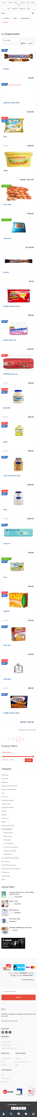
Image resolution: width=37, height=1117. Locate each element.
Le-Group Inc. (12, 1104)
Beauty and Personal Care (9, 786)
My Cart (3, 1065)
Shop (28, 8)
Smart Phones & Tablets (8, 865)
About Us (23, 2)
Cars (2, 793)
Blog (33, 2)
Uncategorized (5, 876)
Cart (8, 8)
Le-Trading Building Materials (10, 858)
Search (18, 997)
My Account (22, 8)
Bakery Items (8, 836)
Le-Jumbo (6, 18)
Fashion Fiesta (5, 804)
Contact (10, 2)
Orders (3, 1062)
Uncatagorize (5, 872)
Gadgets (4, 814)
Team (28, 2)
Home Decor (5, 818)
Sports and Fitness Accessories (10, 868)
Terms (15, 2)
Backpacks (4, 782)
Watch (3, 879)
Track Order (14, 8)
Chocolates (7, 840)
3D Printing (4, 775)
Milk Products (8, 854)
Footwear (4, 811)
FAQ (18, 4)
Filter (29, 760)
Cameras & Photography (8, 789)
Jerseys (3, 822)
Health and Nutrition (10, 850)
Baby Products (8, 832)
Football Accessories (7, 807)
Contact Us (4, 1081)
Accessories (5, 778)
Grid (24, 43)
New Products (5, 861)
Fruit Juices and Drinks (11, 847)
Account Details (6, 1058)
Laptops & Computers (8, 825)
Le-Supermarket (6, 829)
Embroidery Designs (7, 800)
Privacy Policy (5, 1078)
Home (4, 2)
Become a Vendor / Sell (22, 1062)
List (31, 43)
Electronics (4, 796)
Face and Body (8, 843)
